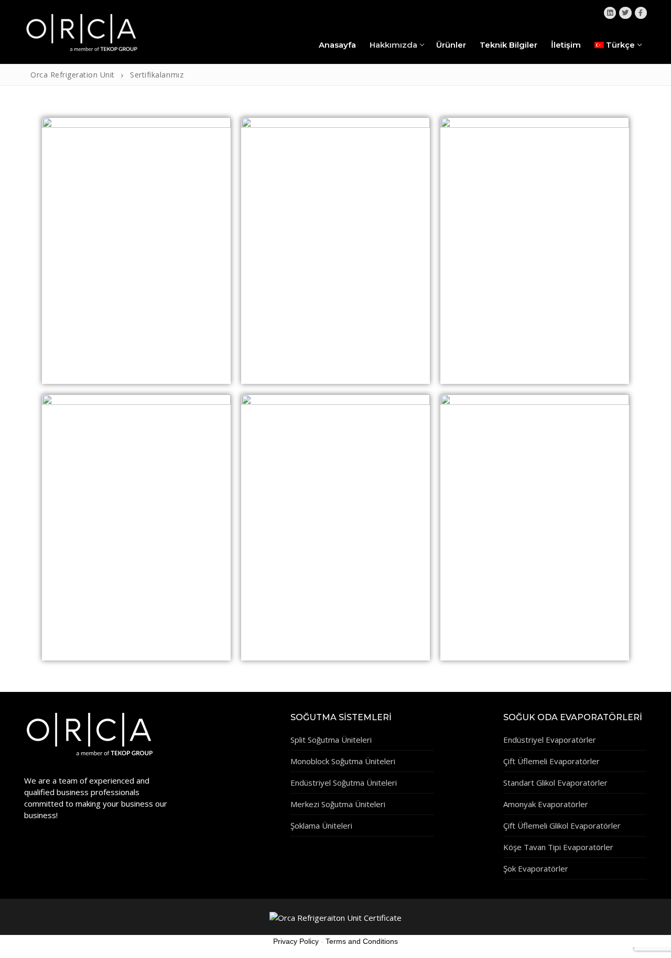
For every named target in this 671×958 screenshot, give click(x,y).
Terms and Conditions (362, 941)
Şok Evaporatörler (535, 868)
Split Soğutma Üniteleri (331, 739)
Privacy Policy (296, 941)
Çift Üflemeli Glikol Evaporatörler (562, 825)
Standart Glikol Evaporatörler (555, 782)
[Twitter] (625, 13)
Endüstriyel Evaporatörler (549, 739)
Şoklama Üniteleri (321, 825)
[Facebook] (641, 13)
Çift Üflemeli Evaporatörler (551, 761)
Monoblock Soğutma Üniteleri (342, 761)
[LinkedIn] (610, 13)
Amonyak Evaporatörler (545, 804)
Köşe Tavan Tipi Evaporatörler (558, 847)
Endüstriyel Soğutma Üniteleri (343, 782)
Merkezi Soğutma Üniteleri (337, 804)
